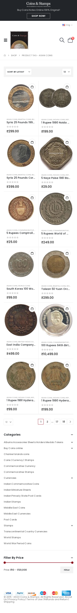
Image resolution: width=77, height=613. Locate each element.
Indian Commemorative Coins (21, 484)
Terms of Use (34, 599)
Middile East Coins (14, 507)
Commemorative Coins (63, 342)
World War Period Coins (17, 543)
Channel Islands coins (16, 454)
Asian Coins (12, 119)
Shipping (9, 602)
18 (63, 422)
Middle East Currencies (17, 513)
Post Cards (10, 519)
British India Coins (27, 341)
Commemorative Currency (19, 466)
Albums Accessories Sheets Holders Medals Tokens (33, 442)
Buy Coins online (13, 448)
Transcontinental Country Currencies (25, 531)
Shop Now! (38, 16)
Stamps (8, 525)
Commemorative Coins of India (32, 230)
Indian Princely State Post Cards (22, 496)
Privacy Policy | (17, 599)
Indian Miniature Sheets (17, 490)
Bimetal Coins (24, 119)
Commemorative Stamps (19, 472)
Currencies (10, 478)
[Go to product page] (21, 98)
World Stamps (12, 537)
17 (57, 422)
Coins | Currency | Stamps (19, 460)
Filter (67, 569)
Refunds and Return (56, 599)
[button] (7, 40)
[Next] (70, 422)
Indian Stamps (12, 501)
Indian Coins (59, 119)
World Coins (24, 285)
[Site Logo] (19, 40)
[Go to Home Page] (5, 55)
